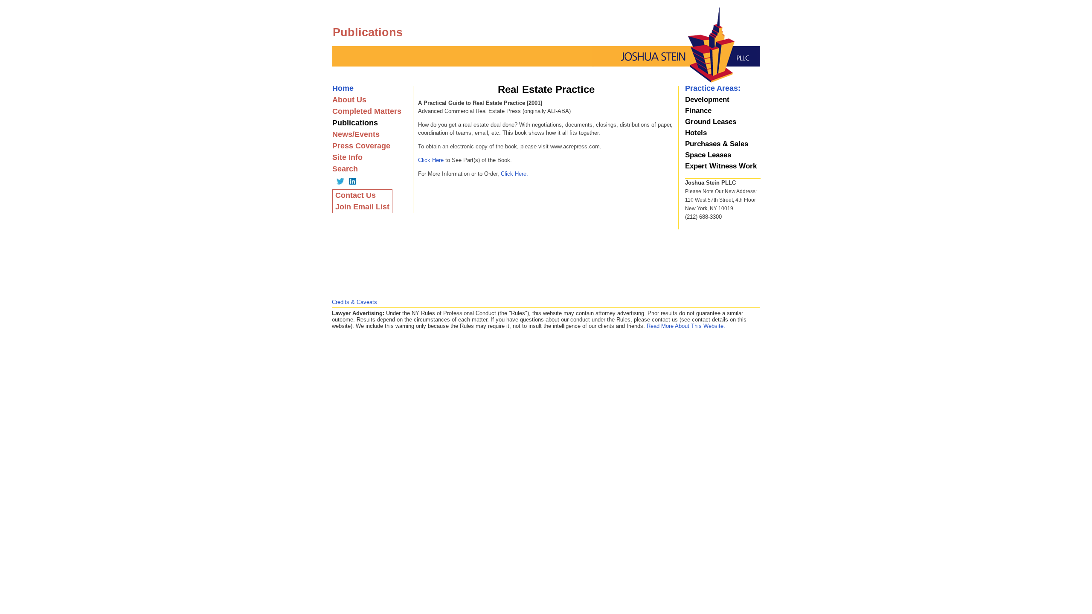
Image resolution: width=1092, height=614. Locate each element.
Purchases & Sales (716, 144)
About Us (349, 100)
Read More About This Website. (686, 326)
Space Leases (708, 155)
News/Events (356, 134)
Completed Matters (366, 111)
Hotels (696, 133)
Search (345, 169)
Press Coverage (361, 146)
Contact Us (355, 195)
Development (707, 100)
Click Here (431, 160)
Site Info (347, 157)
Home (343, 88)
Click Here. (514, 174)
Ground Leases (710, 122)
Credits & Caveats (354, 302)
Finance (698, 111)
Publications (355, 123)
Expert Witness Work (721, 166)
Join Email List (362, 207)
